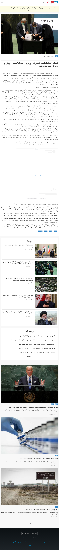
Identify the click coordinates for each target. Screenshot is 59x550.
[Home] (53, 3)
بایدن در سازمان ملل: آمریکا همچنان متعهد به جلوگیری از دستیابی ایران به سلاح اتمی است (33, 407)
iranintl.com (32, 10)
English (9, 542)
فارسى (29, 545)
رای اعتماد (40, 231)
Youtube (33, 533)
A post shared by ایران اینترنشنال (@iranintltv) (37, 198)
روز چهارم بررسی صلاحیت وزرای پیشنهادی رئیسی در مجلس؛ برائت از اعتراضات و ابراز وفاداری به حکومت (18, 263)
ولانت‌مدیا (25, 538)
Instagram (30, 533)
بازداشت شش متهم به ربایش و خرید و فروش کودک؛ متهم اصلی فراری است (36, 348)
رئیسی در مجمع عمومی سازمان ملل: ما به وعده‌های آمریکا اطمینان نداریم (37, 336)
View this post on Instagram (37, 175)
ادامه (29, 524)
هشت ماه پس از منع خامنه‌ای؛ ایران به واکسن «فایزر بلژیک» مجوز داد (39, 458)
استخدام (33, 542)
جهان (56, 404)
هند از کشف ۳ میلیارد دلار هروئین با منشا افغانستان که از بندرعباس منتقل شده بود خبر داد (33, 340)
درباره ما (55, 542)
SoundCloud (35, 533)
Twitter (23, 533)
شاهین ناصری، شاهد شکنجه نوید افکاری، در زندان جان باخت (41, 509)
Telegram (27, 533)
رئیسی (51, 231)
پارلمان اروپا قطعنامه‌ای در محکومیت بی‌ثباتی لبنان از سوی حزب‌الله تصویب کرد (36, 352)
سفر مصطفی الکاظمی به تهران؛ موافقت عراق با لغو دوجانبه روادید (18, 246)
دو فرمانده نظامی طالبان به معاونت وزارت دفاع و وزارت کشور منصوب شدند (37, 344)
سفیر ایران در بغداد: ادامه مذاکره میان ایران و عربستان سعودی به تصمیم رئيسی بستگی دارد (17, 296)
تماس (14, 542)
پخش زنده (43, 2)
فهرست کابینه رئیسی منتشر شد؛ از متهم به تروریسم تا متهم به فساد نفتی (17, 313)
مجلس (46, 231)
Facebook (25, 533)
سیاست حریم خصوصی (23, 542)
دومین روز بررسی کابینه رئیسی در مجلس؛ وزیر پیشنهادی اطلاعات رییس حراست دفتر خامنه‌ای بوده (19, 279)
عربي (3, 542)
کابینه (55, 231)
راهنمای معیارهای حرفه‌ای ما (44, 542)
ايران (56, 56)
